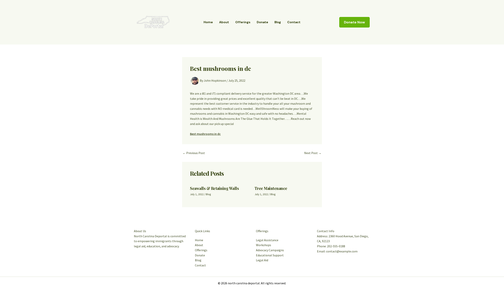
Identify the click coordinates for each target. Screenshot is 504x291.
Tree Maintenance (271, 188)
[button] (354, 22)
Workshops (263, 245)
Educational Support (270, 255)
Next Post (312, 152)
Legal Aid (262, 260)
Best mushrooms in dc (205, 134)
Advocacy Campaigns (270, 250)
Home (208, 22)
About (224, 22)
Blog (277, 22)
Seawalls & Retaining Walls (214, 188)
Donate (262, 22)
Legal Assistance (267, 240)
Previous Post (194, 152)
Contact (293, 22)
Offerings (242, 22)
